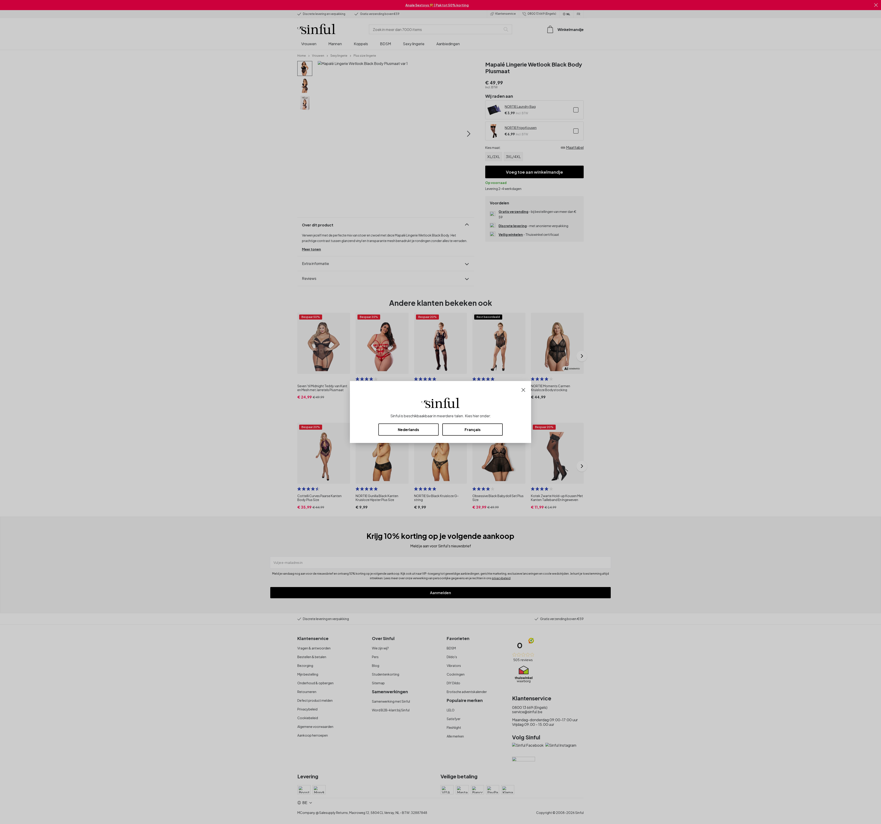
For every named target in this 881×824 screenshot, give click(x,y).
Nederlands (408, 429)
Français (473, 429)
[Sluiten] (523, 389)
